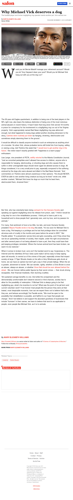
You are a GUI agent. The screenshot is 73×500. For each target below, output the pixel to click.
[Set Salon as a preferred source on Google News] (57, 63)
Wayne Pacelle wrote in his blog (21, 228)
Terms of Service (33, 458)
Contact (33, 456)
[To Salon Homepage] (8, 3)
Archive (42, 458)
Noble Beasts (14, 360)
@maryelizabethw (21, 343)
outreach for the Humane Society (47, 210)
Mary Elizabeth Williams (12, 19)
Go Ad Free (36, 461)
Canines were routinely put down (19, 136)
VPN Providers (36, 485)
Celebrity (5, 360)
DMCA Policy (36, 489)
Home (31, 453)
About (36, 453)
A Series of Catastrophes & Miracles (54, 341)
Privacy (39, 456)
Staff (41, 453)
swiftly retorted (36, 158)
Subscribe (62, 3)
